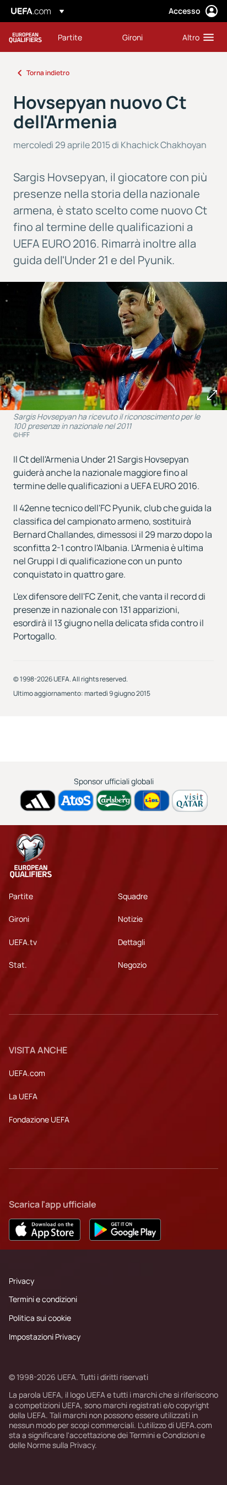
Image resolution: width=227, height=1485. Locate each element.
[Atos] (76, 800)
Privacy (21, 1281)
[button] (195, 37)
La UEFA (23, 1096)
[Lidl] (152, 800)
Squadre (133, 896)
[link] (70, 37)
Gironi (19, 919)
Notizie (130, 919)
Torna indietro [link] (47, 72)
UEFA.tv (23, 942)
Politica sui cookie (40, 1318)
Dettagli (131, 942)
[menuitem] (81, 37)
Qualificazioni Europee (25, 37)
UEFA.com (27, 1073)
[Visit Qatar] (190, 800)
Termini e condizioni (43, 1299)
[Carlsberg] (114, 800)
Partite (21, 896)
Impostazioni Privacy (44, 1336)
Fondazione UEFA (39, 1119)
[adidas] (38, 800)
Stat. (18, 964)
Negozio (132, 964)
